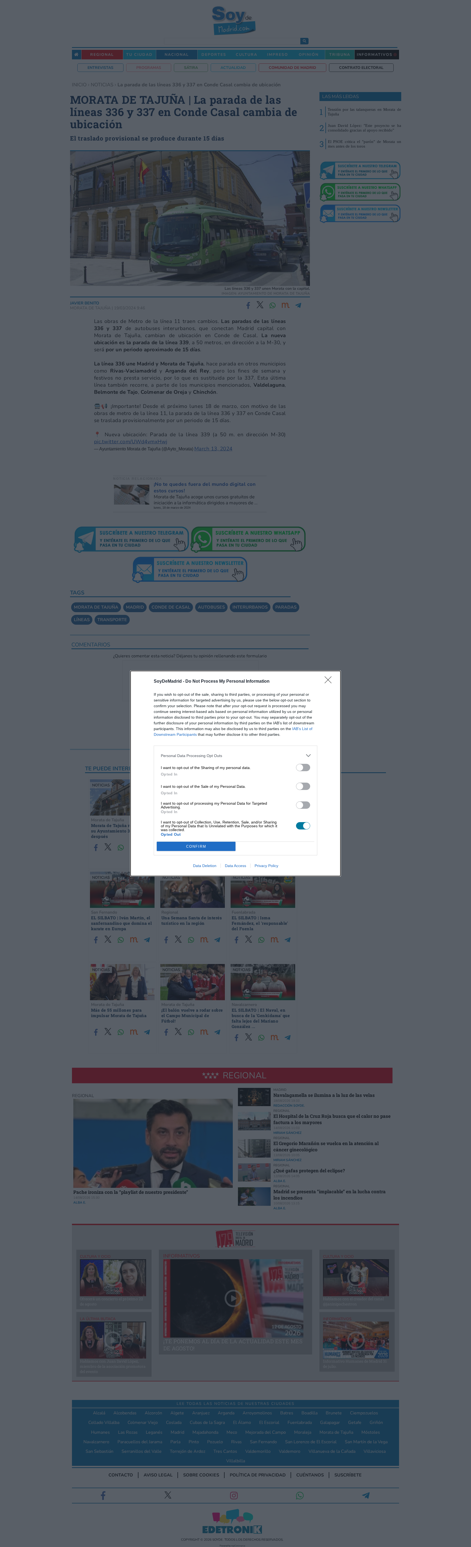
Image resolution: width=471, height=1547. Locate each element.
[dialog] (235, 773)
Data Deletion (204, 865)
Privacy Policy (266, 865)
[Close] (330, 681)
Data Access (235, 865)
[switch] (303, 767)
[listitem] (235, 755)
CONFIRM (196, 846)
